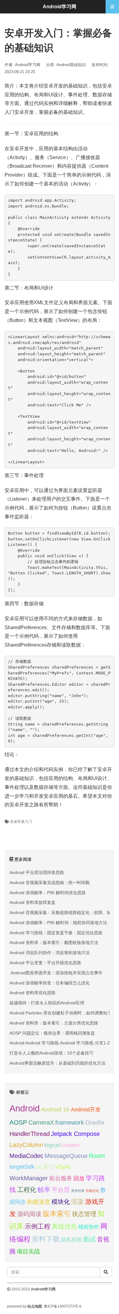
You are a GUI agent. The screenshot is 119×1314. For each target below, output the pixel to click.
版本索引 (57, 1214)
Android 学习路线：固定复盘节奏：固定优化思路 (56, 932)
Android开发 (86, 1110)
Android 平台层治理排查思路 (36, 872)
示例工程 (37, 1226)
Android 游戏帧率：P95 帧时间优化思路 (47, 892)
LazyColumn (26, 1144)
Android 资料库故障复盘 (32, 902)
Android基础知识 (71, 64)
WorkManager (28, 1178)
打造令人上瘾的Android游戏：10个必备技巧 (51, 1053)
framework (69, 1122)
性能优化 (92, 1191)
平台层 (61, 1189)
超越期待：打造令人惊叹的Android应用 (46, 1002)
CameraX (41, 1122)
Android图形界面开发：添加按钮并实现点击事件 (56, 972)
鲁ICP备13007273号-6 (62, 1306)
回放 (79, 1178)
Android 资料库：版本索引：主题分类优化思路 (53, 1023)
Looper (70, 1145)
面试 (89, 1239)
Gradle (95, 1122)
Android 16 (55, 1109)
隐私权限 (71, 1240)
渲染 (77, 1201)
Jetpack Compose (75, 1133)
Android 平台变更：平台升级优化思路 (45, 962)
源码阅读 (29, 1213)
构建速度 (38, 1202)
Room (97, 1155)
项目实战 (28, 1251)
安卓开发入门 (21, 821)
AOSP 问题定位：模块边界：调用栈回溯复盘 (52, 1033)
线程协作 (88, 1227)
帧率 (44, 1189)
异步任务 (78, 1191)
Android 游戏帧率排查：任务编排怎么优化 (49, 982)
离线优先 (64, 1226)
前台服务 (60, 1178)
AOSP (18, 1122)
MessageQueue (66, 1155)
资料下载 (46, 1239)
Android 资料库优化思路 (32, 992)
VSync (63, 1166)
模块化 (61, 1201)
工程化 (26, 1189)
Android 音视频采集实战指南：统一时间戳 (49, 882)
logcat (52, 1145)
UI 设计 (45, 1167)
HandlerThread (29, 1133)
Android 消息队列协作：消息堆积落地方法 (49, 952)
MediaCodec (26, 1155)
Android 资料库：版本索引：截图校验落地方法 (53, 942)
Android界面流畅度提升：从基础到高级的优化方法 (57, 1063)
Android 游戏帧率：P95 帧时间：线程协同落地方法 (58, 922)
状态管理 (84, 1214)
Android (24, 1108)
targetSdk (22, 1166)
